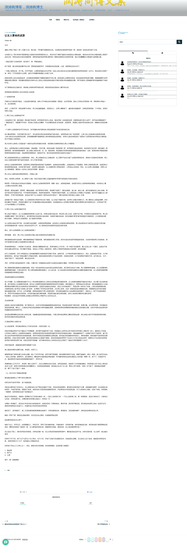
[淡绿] (92, 539)
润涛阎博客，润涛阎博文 (24, 6)
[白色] (107, 539)
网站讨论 (66, 20)
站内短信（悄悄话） (79, 20)
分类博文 (91, 20)
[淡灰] (103, 539)
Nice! (128, 98)
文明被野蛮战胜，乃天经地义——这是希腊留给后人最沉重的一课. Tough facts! (147, 73)
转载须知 (25, 539)
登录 (50, 20)
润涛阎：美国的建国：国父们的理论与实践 (139, 86)
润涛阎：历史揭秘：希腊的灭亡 (136, 70)
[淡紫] (96, 539)
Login (90, 492)
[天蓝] (88, 539)
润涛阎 (14, 32)
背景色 (58, 20)
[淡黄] (100, 539)
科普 (8, 470)
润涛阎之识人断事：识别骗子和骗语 (137, 94)
